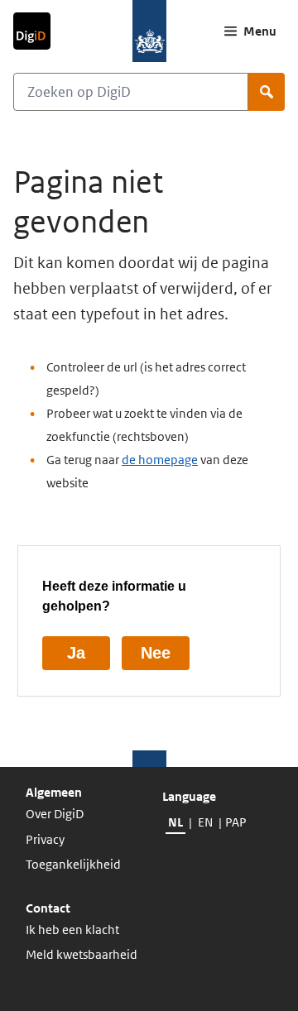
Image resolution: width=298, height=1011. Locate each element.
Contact (48, 908)
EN (205, 822)
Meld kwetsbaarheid (81, 954)
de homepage (160, 459)
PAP (235, 822)
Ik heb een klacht (72, 929)
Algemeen (54, 792)
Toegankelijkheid (73, 864)
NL (175, 822)
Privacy (45, 839)
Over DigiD (55, 814)
